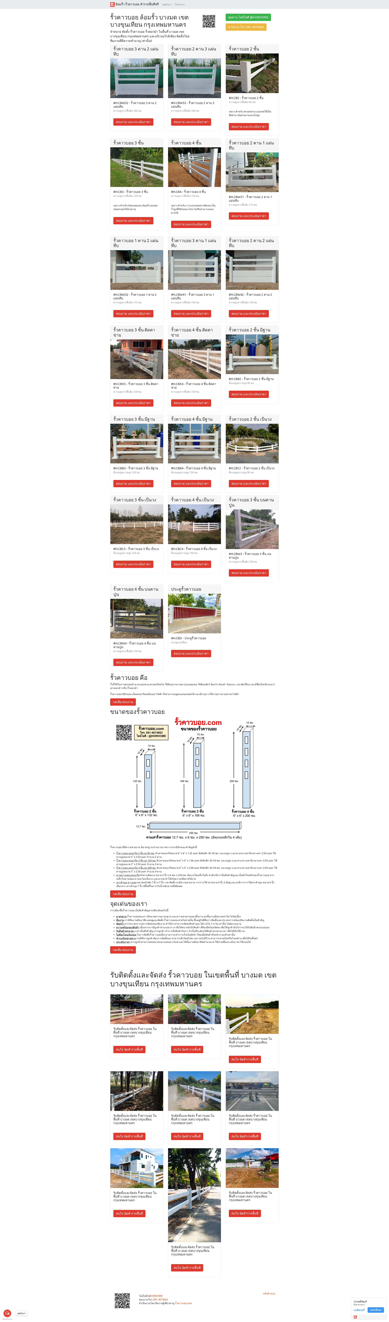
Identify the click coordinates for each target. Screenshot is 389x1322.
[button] (209, 21)
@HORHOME (155, 1296)
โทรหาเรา (179, 4)
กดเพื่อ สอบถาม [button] (123, 702)
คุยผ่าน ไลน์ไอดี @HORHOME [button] (248, 17)
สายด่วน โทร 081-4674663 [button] (246, 27)
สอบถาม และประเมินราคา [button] (133, 122)
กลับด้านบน (269, 1293)
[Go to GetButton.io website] (7, 1319)
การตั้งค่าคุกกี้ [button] (359, 1310)
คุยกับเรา (167, 4)
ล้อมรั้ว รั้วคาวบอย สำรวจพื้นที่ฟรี (137, 4)
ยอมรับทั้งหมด (375, 1310)
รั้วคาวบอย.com (183, 1303)
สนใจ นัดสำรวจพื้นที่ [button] (129, 1049)
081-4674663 (160, 1299)
